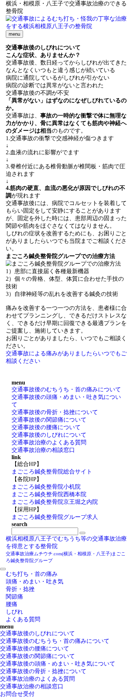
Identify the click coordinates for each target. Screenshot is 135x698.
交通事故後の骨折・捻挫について (55, 412)
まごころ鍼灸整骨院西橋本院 (49, 494)
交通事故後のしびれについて (49, 435)
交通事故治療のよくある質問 (49, 442)
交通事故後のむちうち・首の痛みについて (66, 389)
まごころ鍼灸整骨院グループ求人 (55, 517)
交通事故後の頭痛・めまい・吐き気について (57, 664)
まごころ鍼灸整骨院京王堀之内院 (55, 502)
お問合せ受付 (17, 694)
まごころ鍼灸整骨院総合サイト (52, 471)
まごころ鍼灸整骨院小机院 (46, 487)
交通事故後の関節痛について (49, 420)
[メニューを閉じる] (3, 569)
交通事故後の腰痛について (46, 427)
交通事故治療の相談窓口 (43, 450)
